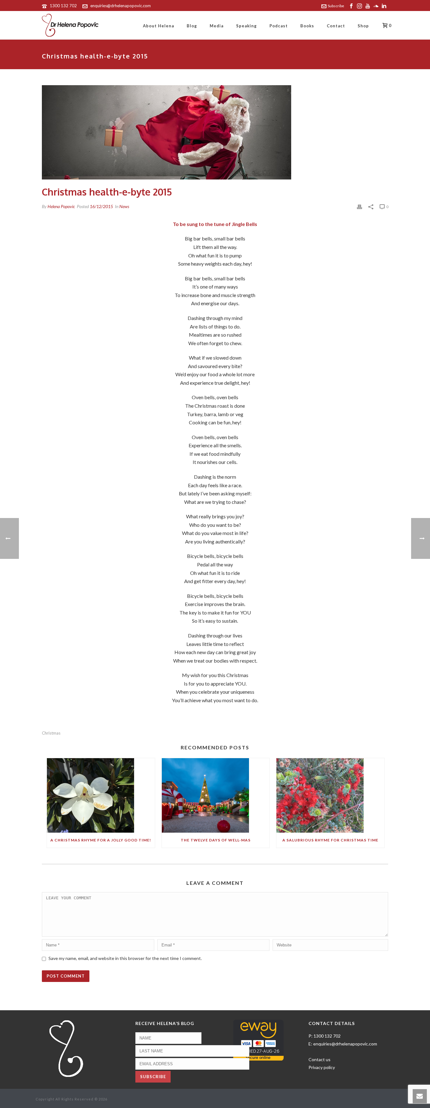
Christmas (51, 733)
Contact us (319, 1059)
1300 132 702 (63, 5)
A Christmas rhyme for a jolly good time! (100, 840)
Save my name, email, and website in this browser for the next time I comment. (125, 958)
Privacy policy (321, 1067)
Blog (192, 25)
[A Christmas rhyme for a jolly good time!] (101, 795)
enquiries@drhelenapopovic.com (120, 5)
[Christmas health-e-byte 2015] (215, 132)
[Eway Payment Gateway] (258, 1039)
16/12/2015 (101, 206)
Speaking (246, 25)
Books (307, 25)
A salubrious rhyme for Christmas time (330, 840)
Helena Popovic (61, 206)
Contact (336, 25)
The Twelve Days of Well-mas (216, 840)
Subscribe (336, 5)
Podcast (278, 25)
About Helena (158, 25)
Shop (363, 25)
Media (216, 25)
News (124, 206)
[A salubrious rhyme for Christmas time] (330, 795)
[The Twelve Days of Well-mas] (216, 795)
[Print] (359, 206)
